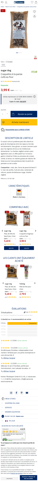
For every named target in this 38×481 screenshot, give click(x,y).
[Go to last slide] (2, 230)
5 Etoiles (3, 323)
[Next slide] (35, 230)
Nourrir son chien (10, 7)
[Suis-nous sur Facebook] (16, 393)
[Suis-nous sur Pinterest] (22, 393)
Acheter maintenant (20, 122)
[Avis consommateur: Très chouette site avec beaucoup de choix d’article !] (13, 435)
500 (3, 64)
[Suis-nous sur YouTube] (27, 393)
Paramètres (9, 478)
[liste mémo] (32, 2)
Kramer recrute (13, 416)
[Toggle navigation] (2, 2)
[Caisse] (36, 2)
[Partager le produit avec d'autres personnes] (34, 16)
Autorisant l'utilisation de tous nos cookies (28, 477)
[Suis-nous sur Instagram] (11, 393)
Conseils (10, 62)
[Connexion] (6, 2)
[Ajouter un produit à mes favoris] (34, 11)
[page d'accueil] (19, 2)
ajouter (11, 248)
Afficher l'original (9, 358)
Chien (2, 7)
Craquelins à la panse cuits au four (26, 7)
